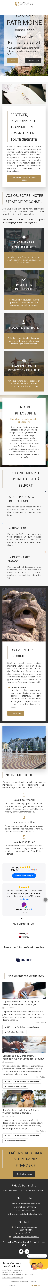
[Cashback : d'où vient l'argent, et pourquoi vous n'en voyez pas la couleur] (24, 1044)
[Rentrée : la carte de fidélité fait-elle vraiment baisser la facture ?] (24, 1098)
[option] (24, 935)
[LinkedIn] (26, 1251)
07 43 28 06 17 (26, 1233)
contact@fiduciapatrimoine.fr (26, 1237)
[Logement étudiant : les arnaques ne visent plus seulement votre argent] (24, 990)
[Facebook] (21, 1251)
